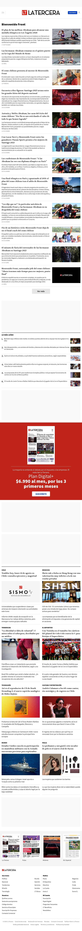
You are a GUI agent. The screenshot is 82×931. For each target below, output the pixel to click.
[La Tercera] (11, 858)
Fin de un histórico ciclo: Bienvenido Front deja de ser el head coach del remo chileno (25, 229)
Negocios (46, 570)
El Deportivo (47, 628)
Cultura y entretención (52, 685)
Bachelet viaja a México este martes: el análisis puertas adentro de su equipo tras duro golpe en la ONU (36, 340)
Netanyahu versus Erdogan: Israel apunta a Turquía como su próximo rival (18, 780)
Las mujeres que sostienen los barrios (56, 779)
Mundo (4, 743)
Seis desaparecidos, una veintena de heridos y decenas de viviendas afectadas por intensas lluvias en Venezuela (36, 348)
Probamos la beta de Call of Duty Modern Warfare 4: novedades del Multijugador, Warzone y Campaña (20, 724)
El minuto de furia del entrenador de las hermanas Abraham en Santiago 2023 (25, 249)
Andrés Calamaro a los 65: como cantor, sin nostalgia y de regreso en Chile (60, 689)
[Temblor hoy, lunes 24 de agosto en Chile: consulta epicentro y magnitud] (21, 591)
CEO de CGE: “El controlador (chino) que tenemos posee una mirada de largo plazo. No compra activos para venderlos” (60, 608)
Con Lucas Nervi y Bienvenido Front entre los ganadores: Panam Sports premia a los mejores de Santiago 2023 (24, 140)
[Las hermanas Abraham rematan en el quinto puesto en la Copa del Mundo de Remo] (66, 57)
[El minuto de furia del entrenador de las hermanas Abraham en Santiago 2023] (66, 254)
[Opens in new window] (52, 858)
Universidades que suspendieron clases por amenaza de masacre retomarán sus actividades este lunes (20, 608)
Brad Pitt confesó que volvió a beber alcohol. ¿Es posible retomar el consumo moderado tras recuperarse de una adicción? (20, 676)
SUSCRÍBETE (41, 494)
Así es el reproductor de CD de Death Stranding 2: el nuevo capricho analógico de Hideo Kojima (21, 691)
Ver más (41, 291)
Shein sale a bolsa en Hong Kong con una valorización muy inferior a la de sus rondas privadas (61, 576)
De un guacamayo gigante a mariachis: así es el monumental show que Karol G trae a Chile (59, 723)
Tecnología (6, 685)
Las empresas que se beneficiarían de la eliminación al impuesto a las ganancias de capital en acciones (61, 618)
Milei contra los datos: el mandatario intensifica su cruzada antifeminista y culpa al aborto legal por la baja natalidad (21, 789)
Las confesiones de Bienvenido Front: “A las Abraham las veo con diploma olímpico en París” (24, 160)
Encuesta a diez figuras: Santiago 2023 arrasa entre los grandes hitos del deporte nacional (25, 92)
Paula (44, 743)
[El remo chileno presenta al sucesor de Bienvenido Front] (66, 77)
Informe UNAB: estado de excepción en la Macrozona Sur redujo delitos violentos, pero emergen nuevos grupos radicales (18, 618)
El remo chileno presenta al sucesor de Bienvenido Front (25, 72)
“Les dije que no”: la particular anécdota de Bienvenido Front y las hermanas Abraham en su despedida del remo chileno (24, 207)
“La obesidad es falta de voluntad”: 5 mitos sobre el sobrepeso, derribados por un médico (20, 633)
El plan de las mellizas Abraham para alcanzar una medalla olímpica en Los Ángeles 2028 (25, 31)
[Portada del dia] (41, 463)
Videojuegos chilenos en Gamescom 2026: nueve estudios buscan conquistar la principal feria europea (20, 734)
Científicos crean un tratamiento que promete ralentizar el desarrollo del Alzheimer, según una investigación (20, 666)
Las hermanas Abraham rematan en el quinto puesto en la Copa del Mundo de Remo (26, 52)
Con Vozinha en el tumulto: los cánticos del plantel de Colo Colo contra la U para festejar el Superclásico (61, 633)
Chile (4, 570)
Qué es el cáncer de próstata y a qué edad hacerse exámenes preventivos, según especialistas (35, 356)
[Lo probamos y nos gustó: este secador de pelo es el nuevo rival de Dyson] (61, 764)
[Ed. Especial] (72, 858)
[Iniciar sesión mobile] (79, 12)
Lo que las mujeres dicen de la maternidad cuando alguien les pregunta (61, 788)
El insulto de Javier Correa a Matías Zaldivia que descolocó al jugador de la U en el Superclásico (35, 381)
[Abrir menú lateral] (3, 12)
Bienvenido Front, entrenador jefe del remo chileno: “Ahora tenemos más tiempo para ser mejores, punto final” (26, 271)
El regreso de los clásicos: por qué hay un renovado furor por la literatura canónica (57, 733)
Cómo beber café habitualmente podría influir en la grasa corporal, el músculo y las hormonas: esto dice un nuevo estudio (35, 365)
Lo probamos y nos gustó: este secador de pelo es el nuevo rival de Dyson (60, 747)
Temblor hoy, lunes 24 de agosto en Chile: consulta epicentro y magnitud (19, 574)
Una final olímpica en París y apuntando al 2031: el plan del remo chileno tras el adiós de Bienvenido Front (25, 181)
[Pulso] (31, 858)
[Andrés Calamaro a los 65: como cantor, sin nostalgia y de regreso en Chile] (61, 707)
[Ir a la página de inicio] (41, 12)
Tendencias (6, 628)
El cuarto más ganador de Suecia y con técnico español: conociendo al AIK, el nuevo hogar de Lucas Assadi (59, 676)
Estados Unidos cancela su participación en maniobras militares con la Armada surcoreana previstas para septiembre (20, 749)
